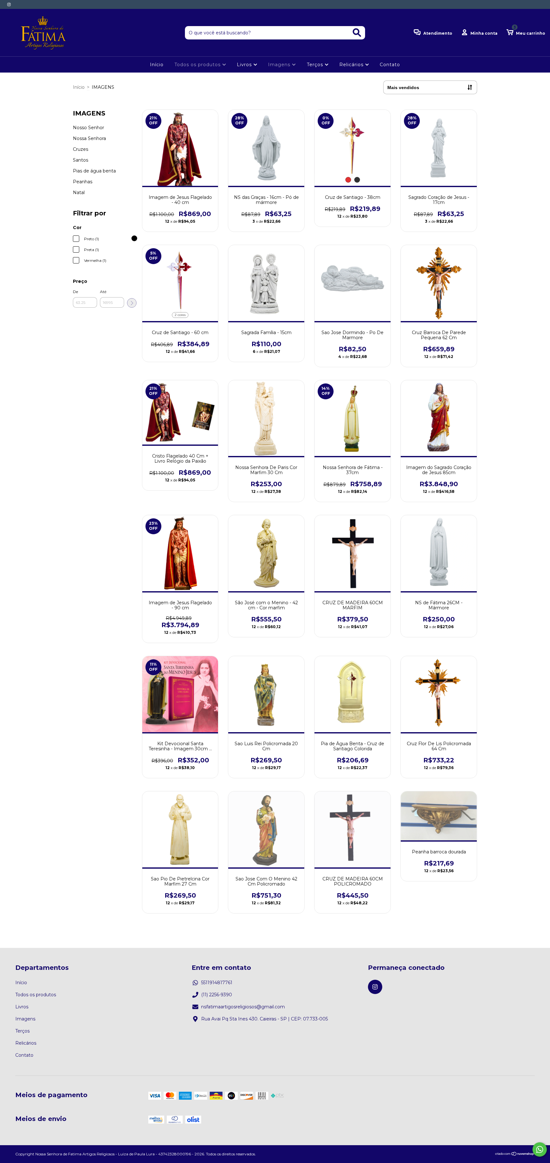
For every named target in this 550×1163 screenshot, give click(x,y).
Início (157, 64)
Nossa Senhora (89, 138)
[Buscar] (356, 32)
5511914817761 (216, 982)
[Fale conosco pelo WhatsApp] (539, 1149)
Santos (80, 160)
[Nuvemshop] (515, 1154)
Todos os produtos (198, 64)
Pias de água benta (94, 171)
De (75, 291)
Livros (245, 64)
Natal (79, 192)
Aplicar (132, 303)
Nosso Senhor (88, 127)
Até (103, 291)
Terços (316, 64)
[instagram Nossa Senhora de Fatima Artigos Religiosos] (9, 4)
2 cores (180, 315)
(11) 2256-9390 (216, 995)
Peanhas (82, 182)
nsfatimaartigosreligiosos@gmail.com (243, 1007)
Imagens (280, 64)
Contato (390, 64)
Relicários (352, 64)
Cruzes (80, 149)
